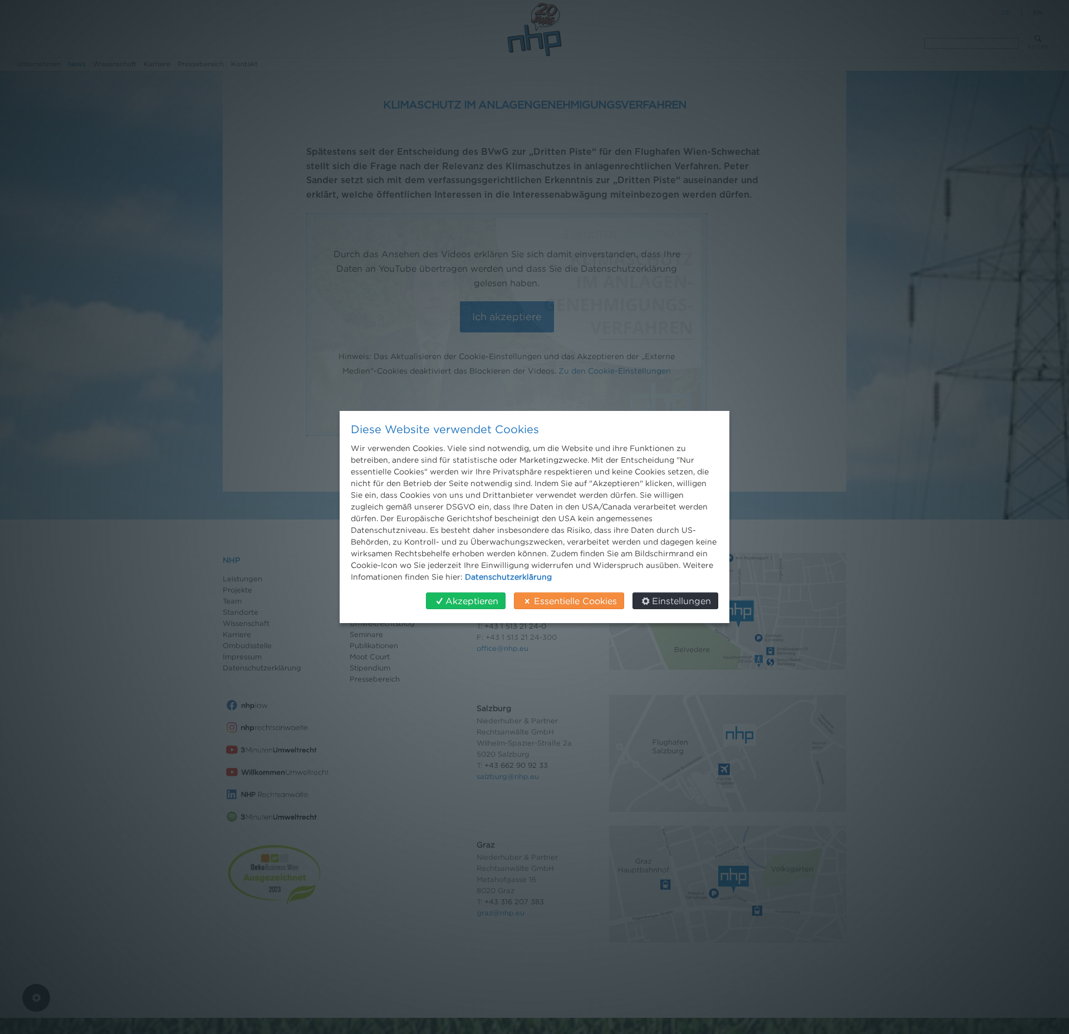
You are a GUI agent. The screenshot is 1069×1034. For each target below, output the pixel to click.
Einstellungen (681, 601)
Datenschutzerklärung (508, 576)
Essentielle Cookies (575, 601)
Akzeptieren (471, 601)
